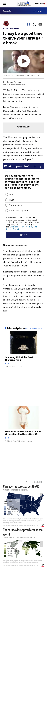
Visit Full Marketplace (33, 328)
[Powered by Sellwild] (38, 482)
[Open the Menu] (4, 4)
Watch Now (39, 4)
